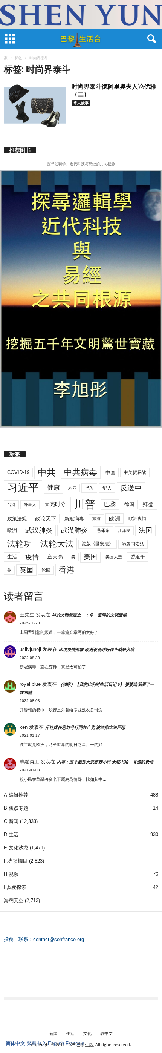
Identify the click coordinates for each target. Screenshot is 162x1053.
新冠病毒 (74, 518)
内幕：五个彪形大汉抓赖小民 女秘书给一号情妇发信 (105, 762)
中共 (47, 472)
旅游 (96, 518)
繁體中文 (36, 1043)
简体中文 (15, 1043)
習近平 (137, 556)
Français (75, 1043)
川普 (85, 504)
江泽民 (124, 530)
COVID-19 (18, 472)
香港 (67, 570)
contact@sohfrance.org (58, 939)
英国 (26, 570)
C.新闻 (11, 821)
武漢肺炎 (74, 530)
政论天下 (45, 518)
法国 (145, 530)
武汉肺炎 (38, 530)
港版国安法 (133, 544)
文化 (87, 1033)
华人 (107, 488)
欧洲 (114, 518)
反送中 (131, 488)
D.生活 (11, 834)
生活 (12, 556)
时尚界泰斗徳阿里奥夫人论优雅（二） (114, 90)
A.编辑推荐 (16, 795)
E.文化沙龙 (16, 848)
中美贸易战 (135, 472)
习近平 (23, 488)
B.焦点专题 (16, 808)
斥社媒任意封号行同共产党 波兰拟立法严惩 (85, 727)
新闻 (53, 1033)
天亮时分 (55, 504)
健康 (53, 487)
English (56, 1043)
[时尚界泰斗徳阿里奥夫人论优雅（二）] (35, 106)
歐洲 (12, 530)
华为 (89, 487)
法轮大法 (56, 544)
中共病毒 (80, 472)
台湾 (11, 504)
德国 (129, 504)
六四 (72, 488)
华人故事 (81, 103)
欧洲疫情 (137, 518)
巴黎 (110, 504)
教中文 (106, 1033)
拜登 (148, 504)
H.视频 (11, 874)
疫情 (32, 557)
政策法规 (17, 518)
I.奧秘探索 (15, 887)
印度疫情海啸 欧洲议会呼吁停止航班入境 (96, 649)
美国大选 (113, 557)
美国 (90, 557)
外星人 (30, 504)
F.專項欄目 (16, 861)
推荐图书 (20, 150)
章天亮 (55, 557)
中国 (110, 472)
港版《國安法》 (97, 543)
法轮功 (19, 544)
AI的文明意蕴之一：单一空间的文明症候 (89, 615)
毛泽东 (103, 530)
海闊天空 (13, 900)
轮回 (45, 570)
